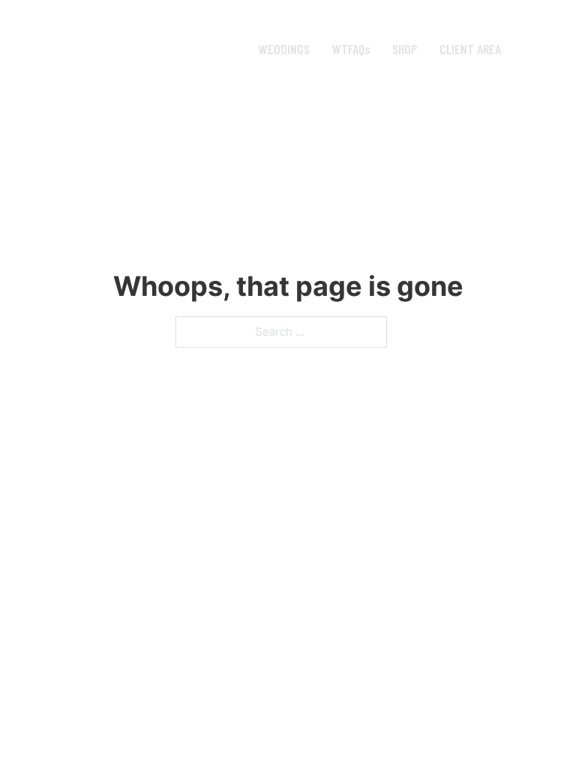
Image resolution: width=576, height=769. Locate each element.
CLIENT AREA (470, 49)
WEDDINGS (284, 49)
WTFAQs (351, 49)
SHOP (404, 49)
